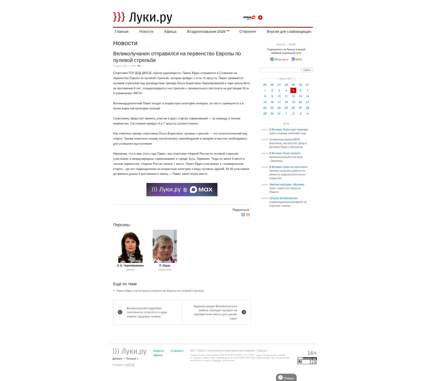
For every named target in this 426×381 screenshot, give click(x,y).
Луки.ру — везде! (286, 44)
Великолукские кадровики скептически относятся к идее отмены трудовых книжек (147, 312)
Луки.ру (217, 360)
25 (264, 84)
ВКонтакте (281, 59)
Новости (146, 31)
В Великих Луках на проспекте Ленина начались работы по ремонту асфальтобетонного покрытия (288, 172)
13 (300, 96)
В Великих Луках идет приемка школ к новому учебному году (288, 131)
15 (264, 102)
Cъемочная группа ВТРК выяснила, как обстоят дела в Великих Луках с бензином (288, 143)
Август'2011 (286, 78)
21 (307, 102)
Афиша (170, 31)
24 (279, 107)
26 (272, 84)
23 (272, 107)
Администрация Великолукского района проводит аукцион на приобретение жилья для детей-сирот (215, 312)
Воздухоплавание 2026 (206, 31)
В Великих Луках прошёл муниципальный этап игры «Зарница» (286, 156)
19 (293, 102)
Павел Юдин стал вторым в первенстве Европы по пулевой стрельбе (160, 290)
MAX (299, 59)
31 (307, 84)
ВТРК (286, 123)
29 (293, 84)
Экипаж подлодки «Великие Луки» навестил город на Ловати (286, 188)
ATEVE (130, 364)
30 (300, 84)
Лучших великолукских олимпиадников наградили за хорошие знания (288, 201)
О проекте (247, 31)
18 (286, 102)
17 (279, 102)
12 (293, 96)
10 (279, 96)
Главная (121, 31)
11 (286, 96)
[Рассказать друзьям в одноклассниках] (248, 214)
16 (272, 102)
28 (286, 84)
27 (279, 84)
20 (300, 102)
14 (307, 96)
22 (264, 107)
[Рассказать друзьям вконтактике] (244, 214)
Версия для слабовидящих (289, 31)
